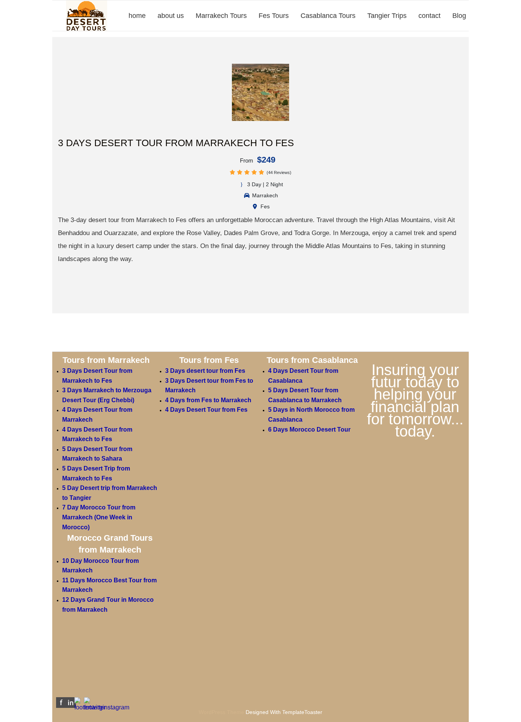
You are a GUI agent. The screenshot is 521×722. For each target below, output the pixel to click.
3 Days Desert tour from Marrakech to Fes (176, 142)
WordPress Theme (221, 712)
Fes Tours (274, 15)
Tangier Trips (387, 15)
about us (171, 15)
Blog (459, 15)
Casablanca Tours (328, 15)
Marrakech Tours (221, 15)
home (137, 15)
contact (429, 15)
